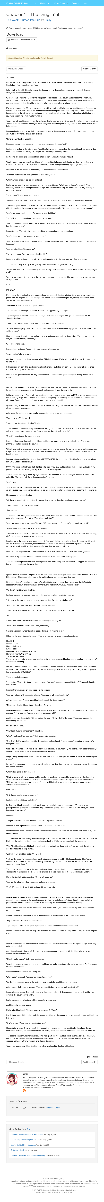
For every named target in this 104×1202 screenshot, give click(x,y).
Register (75, 3)
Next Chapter (88, 68)
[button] (45, 3)
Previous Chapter (17, 68)
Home (34, 3)
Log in (85, 3)
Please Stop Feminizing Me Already (25, 1139)
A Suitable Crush (17, 1150)
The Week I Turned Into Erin (23, 20)
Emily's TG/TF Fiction (17, 3)
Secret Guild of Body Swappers (23, 1145)
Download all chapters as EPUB (22, 39)
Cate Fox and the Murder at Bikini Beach (27, 1134)
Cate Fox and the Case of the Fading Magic (28, 1155)
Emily (48, 20)
